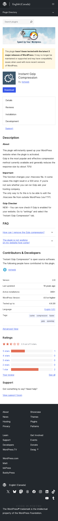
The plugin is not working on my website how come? (16, 241)
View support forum (12, 395)
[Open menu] (53, 4)
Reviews (10, 107)
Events (33, 440)
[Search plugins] (31, 21)
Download (9, 90)
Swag (34, 449)
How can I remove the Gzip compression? (24, 232)
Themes (34, 416)
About (6, 412)
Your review (8, 374)
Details (9, 100)
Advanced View (10, 328)
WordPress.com (10, 458)
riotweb (25, 82)
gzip (43, 321)
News (5, 416)
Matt (5, 463)
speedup (50, 321)
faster (52, 316)
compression (42, 316)
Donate (34, 444)
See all (52, 374)
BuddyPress (9, 472)
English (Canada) (17, 485)
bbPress (7, 468)
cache (32, 316)
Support (9, 128)
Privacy (6, 426)
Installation (11, 114)
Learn (5, 435)
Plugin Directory (10, 12)
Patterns (34, 426)
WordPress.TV (10, 449)
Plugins (33, 421)
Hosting (6, 421)
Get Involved (36, 435)
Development (12, 121)
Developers (8, 444)
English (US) (50, 309)
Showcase (35, 412)
